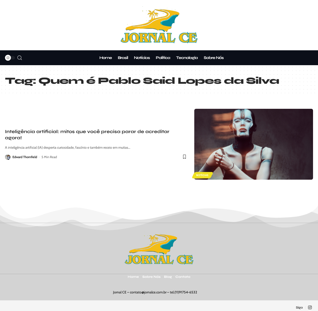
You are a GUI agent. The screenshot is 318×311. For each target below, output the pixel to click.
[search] (19, 58)
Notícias (202, 175)
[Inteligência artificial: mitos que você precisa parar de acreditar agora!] (253, 144)
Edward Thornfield (24, 157)
